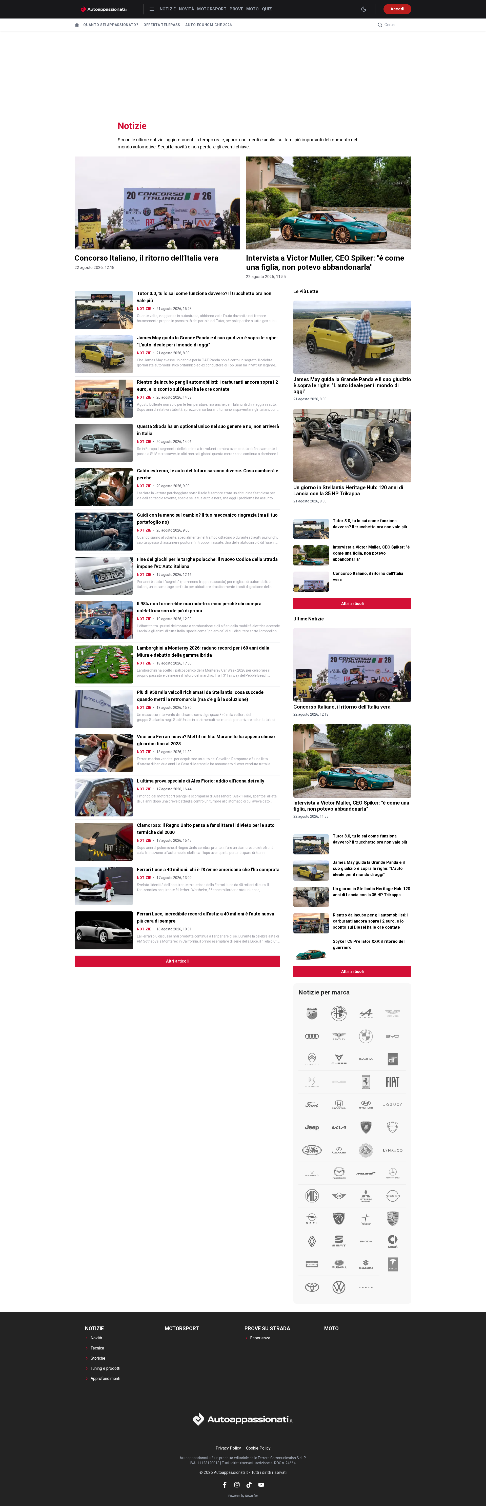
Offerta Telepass (162, 25)
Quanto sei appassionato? (110, 25)
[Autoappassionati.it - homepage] (104, 9)
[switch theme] (364, 9)
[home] (77, 25)
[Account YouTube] (261, 1485)
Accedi (397, 9)
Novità (186, 9)
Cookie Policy (258, 1448)
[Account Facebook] (225, 1485)
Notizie (168, 9)
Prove (236, 9)
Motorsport (212, 9)
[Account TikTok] (249, 1485)
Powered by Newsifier (243, 1496)
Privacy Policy (228, 1448)
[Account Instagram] (237, 1485)
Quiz (267, 9)
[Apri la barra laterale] (152, 9)
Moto (252, 9)
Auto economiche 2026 (208, 25)
